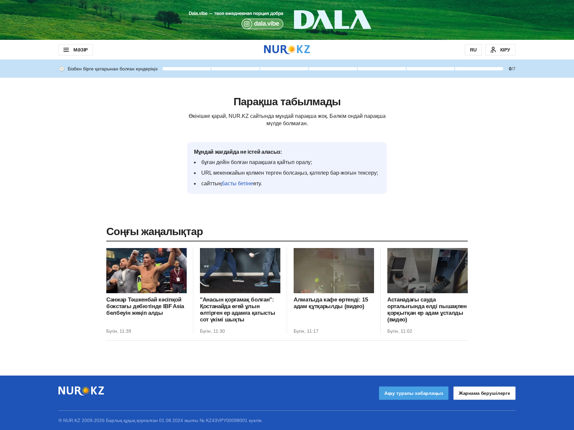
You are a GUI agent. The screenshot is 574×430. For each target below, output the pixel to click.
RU (473, 49)
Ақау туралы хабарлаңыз (413, 393)
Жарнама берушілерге (484, 393)
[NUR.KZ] (287, 49)
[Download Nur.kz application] (287, 20)
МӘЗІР (80, 49)
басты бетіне (237, 183)
